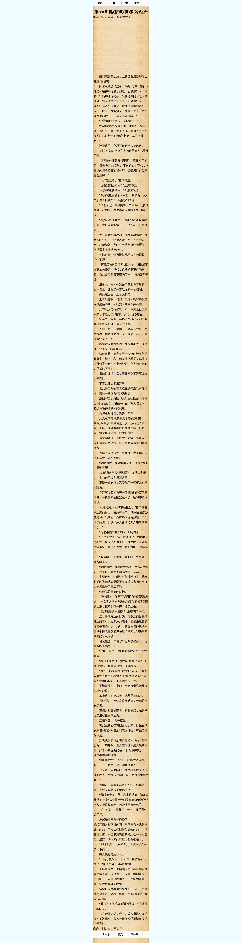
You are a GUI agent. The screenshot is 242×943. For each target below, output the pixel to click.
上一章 (111, 3)
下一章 (124, 3)
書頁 (136, 3)
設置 (99, 3)
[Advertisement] (121, 46)
